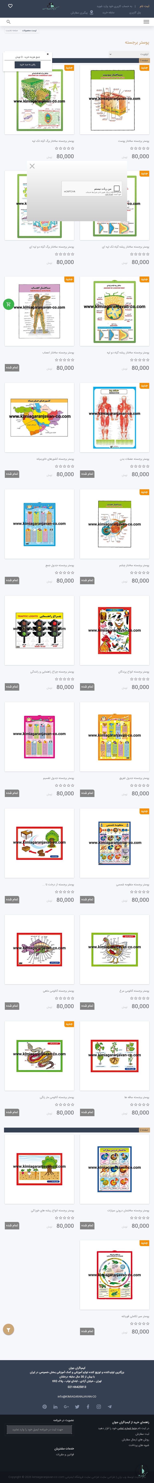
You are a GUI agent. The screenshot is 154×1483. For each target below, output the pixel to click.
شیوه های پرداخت (139, 1445)
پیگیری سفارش (79, 12)
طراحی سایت (107, 1477)
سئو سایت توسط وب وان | (130, 1477)
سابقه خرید (108, 12)
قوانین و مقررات (65, 1454)
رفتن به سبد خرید (27, 65)
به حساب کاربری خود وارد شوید (114, 6)
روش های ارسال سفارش (135, 1439)
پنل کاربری (135, 12)
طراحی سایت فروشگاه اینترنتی (81, 1477)
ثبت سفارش (142, 1434)
